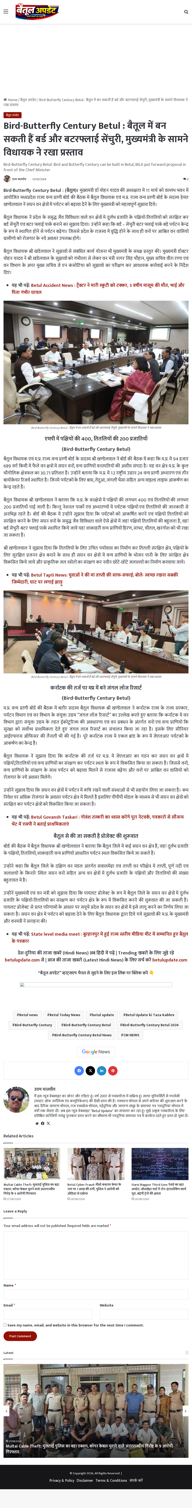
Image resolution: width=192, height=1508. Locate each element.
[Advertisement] (96, 59)
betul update (103, 1015)
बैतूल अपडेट (28, 100)
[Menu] (6, 13)
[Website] (37, 1123)
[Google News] (96, 1052)
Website (107, 1305)
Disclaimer (85, 1481)
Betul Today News (65, 1015)
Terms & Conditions (111, 1481)
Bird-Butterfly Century (33, 1025)
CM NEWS (131, 1035)
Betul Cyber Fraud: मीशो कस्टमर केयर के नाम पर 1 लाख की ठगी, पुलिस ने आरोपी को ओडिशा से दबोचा (94, 1189)
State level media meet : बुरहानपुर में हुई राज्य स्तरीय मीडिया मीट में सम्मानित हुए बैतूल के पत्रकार (100, 937)
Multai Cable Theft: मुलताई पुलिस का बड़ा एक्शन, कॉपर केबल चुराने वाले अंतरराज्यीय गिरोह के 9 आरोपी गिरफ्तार (31, 1189)
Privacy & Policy (61, 1481)
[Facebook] (79, 1070)
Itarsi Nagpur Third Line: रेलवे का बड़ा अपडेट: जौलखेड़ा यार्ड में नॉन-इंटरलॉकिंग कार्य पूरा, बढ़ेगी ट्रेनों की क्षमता (159, 1189)
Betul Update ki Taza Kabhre (150, 1015)
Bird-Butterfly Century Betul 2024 (150, 1025)
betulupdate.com (22, 960)
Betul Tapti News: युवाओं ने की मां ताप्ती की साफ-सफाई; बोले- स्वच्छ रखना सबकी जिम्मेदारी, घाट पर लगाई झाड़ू (95, 578)
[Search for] (186, 13)
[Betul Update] (37, 11)
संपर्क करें (136, 1481)
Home (12, 100)
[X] (90, 1070)
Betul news (28, 1015)
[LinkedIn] (101, 1070)
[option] (96, 1411)
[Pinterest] (113, 1070)
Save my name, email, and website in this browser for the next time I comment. (75, 1325)
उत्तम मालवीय (19, 179)
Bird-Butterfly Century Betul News (83, 1035)
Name (10, 1285)
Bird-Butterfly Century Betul (87, 1025)
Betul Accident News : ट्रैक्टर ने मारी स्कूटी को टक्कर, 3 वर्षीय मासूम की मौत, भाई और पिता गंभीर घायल (98, 288)
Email (9, 1305)
